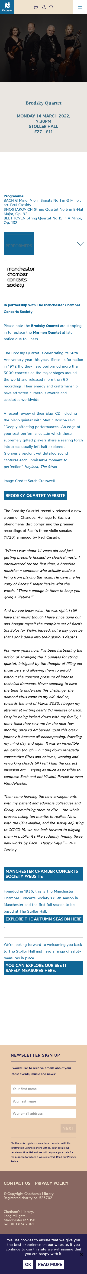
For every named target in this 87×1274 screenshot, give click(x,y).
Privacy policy (52, 1183)
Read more (50, 1264)
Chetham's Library (7, 7)
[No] (81, 1254)
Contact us (17, 1183)
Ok (28, 1264)
